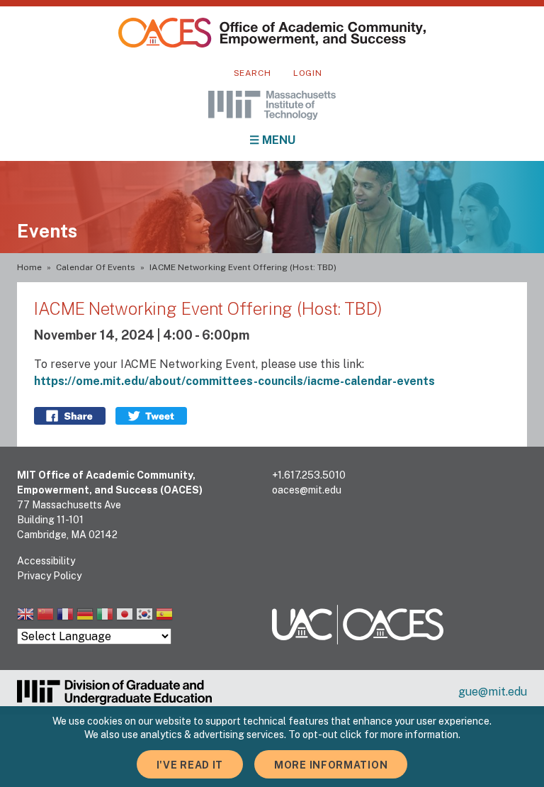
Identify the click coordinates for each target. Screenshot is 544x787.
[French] (65, 616)
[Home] (272, 33)
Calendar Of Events (95, 267)
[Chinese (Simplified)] (45, 616)
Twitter (151, 416)
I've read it (190, 765)
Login (307, 73)
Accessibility (46, 560)
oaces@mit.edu (306, 490)
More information (330, 765)
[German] (85, 616)
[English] (25, 616)
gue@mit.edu (492, 691)
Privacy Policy (49, 575)
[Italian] (104, 616)
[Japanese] (124, 616)
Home (29, 267)
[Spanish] (164, 616)
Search (252, 73)
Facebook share (70, 416)
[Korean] (144, 616)
